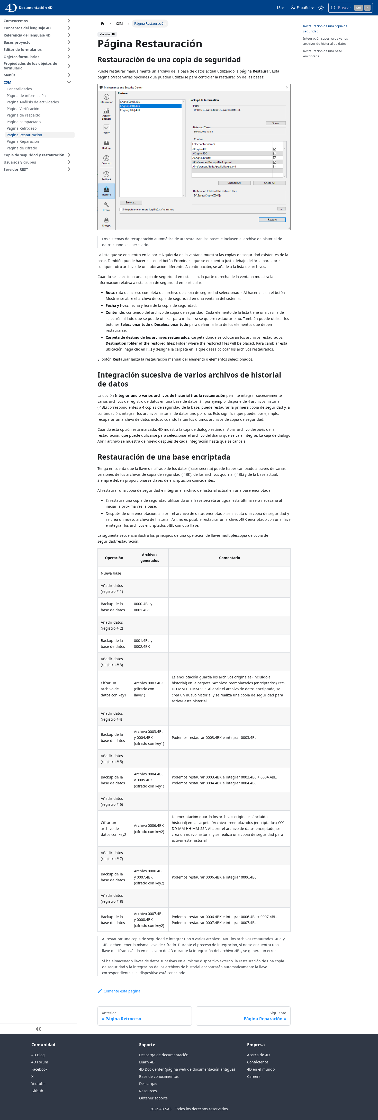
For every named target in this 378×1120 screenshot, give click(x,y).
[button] (38, 20)
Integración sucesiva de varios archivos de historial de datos (325, 41)
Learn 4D (147, 1062)
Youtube (38, 1083)
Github (37, 1090)
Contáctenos (257, 1062)
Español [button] (303, 7)
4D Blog (38, 1054)
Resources (148, 1090)
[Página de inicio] (102, 24)
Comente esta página (122, 991)
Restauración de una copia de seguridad (325, 28)
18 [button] (278, 7)
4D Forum (39, 1062)
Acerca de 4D (258, 1054)
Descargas (148, 1083)
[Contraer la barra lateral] (38, 1029)
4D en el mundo (261, 1069)
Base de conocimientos (159, 1076)
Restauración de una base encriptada (322, 53)
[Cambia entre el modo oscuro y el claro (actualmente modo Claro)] (321, 8)
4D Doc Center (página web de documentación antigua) (187, 1069)
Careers (253, 1076)
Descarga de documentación (163, 1054)
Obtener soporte (153, 1098)
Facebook (39, 1069)
